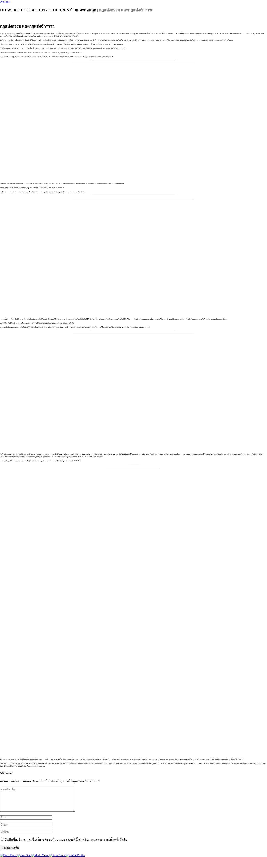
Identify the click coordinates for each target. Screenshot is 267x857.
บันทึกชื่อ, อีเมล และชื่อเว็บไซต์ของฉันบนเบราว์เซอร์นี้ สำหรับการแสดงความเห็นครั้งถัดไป (66, 839)
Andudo (5, 1)
